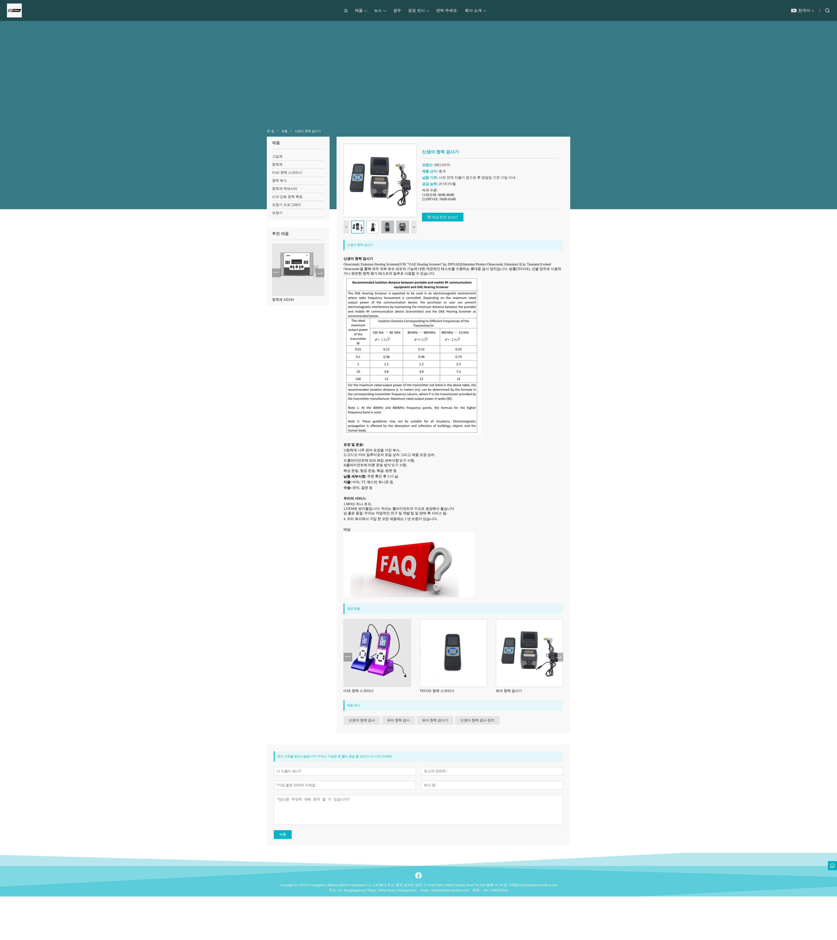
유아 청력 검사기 (433, 691)
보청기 (277, 213)
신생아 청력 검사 (509, 691)
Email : (425, 890)
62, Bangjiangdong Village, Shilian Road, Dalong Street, (378, 890)
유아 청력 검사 (398, 720)
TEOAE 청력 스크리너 (361, 691)
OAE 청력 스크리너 (287, 172)
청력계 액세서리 (284, 188)
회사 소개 (473, 10)
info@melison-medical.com (450, 890)
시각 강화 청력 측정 (287, 197)
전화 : (477, 890)
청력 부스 (279, 180)
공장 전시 (416, 10)
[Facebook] (418, 875)
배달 (347, 529)
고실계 (277, 156)
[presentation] (276, 273)
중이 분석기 (281, 299)
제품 (359, 10)
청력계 (277, 164)
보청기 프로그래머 (286, 205)
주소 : (334, 890)
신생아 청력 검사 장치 (477, 720)
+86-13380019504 (495, 890)
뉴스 (378, 10)
